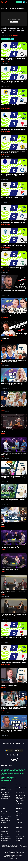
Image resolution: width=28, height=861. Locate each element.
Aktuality (3, 433)
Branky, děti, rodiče (5, 317)
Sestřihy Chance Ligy (13, 35)
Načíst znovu (14, 21)
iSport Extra (3, 363)
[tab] (4, 8)
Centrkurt (3, 410)
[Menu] (26, 2)
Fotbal (2, 456)
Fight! (2, 294)
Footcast (3, 549)
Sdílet (5, 39)
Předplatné (19, 2)
